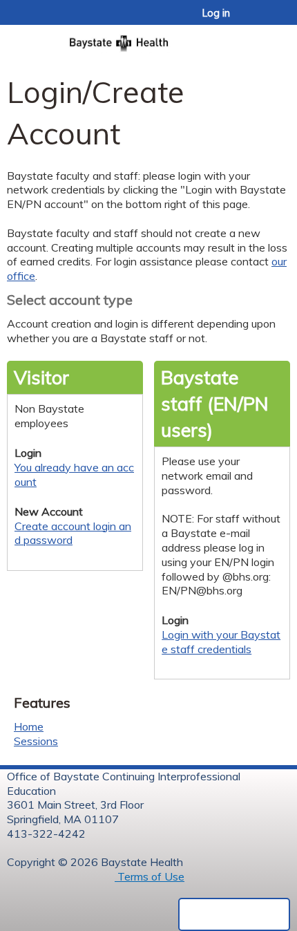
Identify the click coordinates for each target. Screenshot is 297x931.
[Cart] (256, 20)
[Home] (148, 39)
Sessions (36, 741)
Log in (216, 13)
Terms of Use (149, 876)
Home (29, 726)
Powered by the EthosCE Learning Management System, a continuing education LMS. (234, 914)
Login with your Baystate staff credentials (221, 642)
